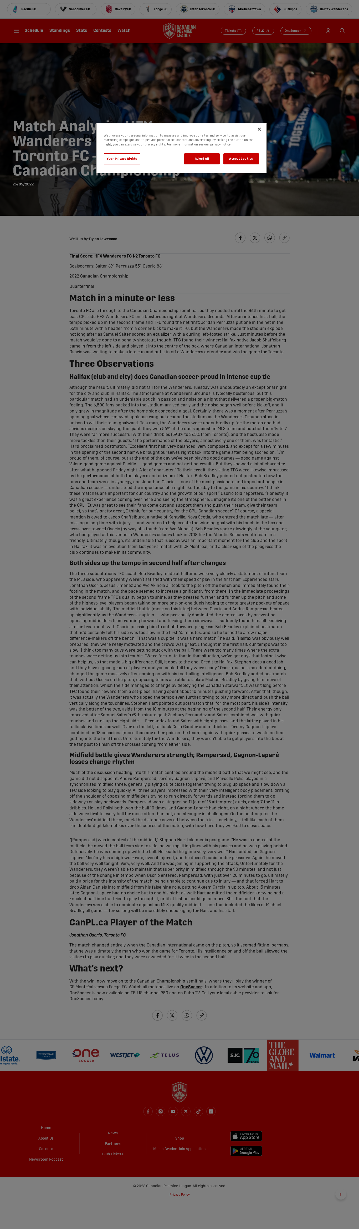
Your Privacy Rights (122, 158)
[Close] (259, 129)
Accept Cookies (241, 158)
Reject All (202, 158)
